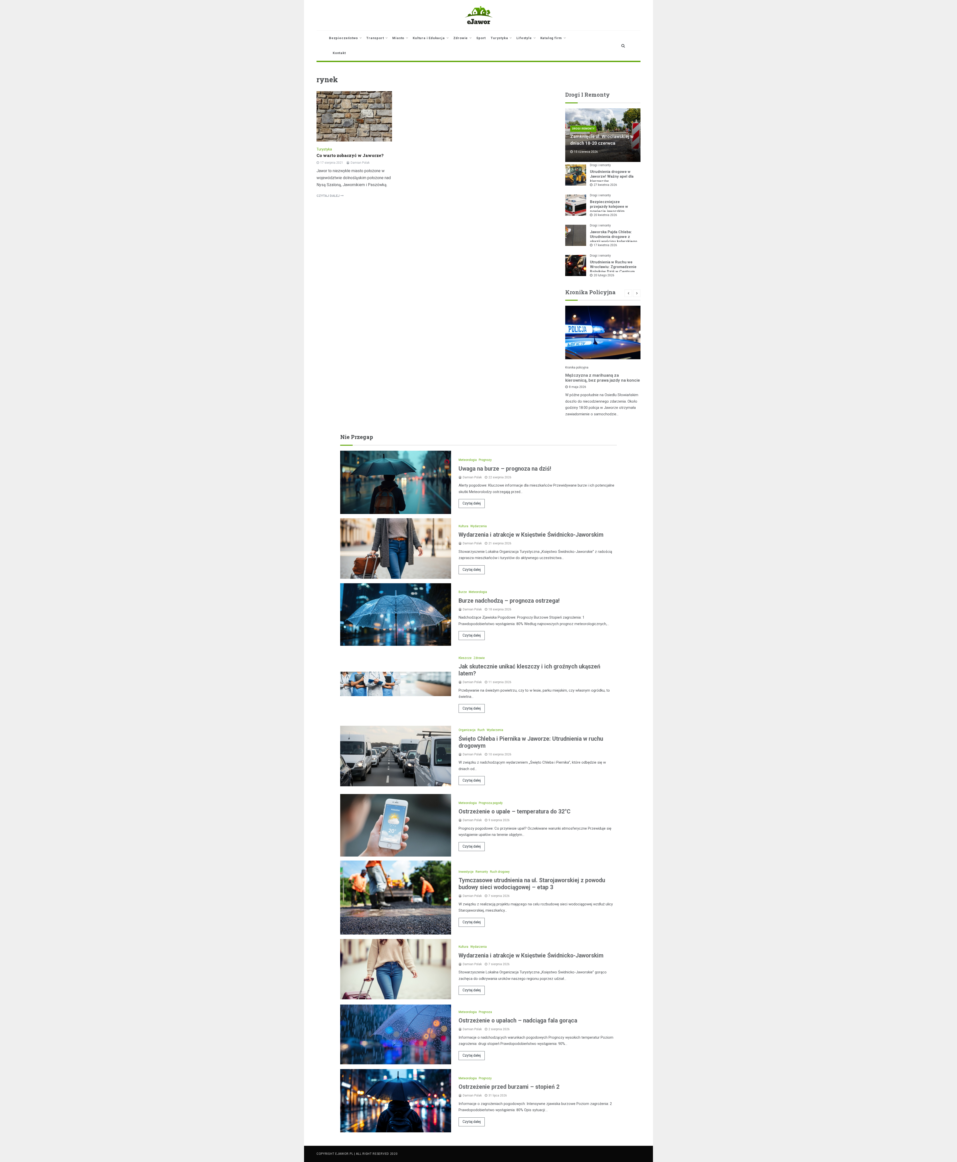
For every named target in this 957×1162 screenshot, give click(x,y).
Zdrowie (460, 38)
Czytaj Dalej (328, 196)
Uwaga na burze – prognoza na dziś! (505, 468)
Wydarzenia (478, 526)
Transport (375, 38)
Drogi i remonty (583, 128)
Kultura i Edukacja (429, 38)
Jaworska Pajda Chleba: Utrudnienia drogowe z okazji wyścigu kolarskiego (613, 237)
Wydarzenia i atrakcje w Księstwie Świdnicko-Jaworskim (531, 534)
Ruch (481, 730)
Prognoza (485, 1012)
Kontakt (339, 53)
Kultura (463, 526)
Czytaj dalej (472, 503)
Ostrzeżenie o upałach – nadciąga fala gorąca (518, 1020)
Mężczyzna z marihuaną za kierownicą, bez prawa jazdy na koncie (602, 378)
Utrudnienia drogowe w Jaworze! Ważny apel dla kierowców (612, 176)
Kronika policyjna (576, 367)
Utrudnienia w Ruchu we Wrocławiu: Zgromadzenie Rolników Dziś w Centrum (613, 267)
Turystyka (499, 38)
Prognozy (485, 460)
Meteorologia (468, 460)
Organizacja (467, 730)
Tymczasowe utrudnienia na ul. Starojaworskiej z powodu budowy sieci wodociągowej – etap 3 (532, 884)
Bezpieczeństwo (343, 38)
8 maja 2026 (577, 387)
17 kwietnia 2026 (605, 245)
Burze (463, 592)
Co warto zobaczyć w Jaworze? (350, 155)
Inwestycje (466, 871)
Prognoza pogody (491, 803)
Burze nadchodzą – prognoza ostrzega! (509, 600)
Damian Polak (360, 162)
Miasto (398, 38)
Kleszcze (465, 658)
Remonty (482, 871)
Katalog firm (551, 38)
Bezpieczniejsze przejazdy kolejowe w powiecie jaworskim (609, 207)
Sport (481, 38)
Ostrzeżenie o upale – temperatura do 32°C (514, 811)
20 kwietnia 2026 (605, 215)
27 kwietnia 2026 (605, 185)
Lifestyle (524, 38)
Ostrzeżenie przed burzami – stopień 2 (509, 1087)
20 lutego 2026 (604, 275)
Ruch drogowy (500, 871)
